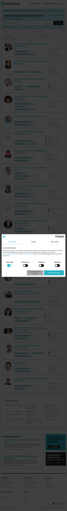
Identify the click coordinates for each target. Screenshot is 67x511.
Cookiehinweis (27, 254)
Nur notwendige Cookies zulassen (35, 272)
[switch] (25, 265)
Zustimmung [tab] (12, 242)
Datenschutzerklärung (10, 254)
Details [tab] (33, 242)
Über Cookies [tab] (55, 242)
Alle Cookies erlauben (54, 273)
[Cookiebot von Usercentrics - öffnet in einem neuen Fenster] (56, 236)
